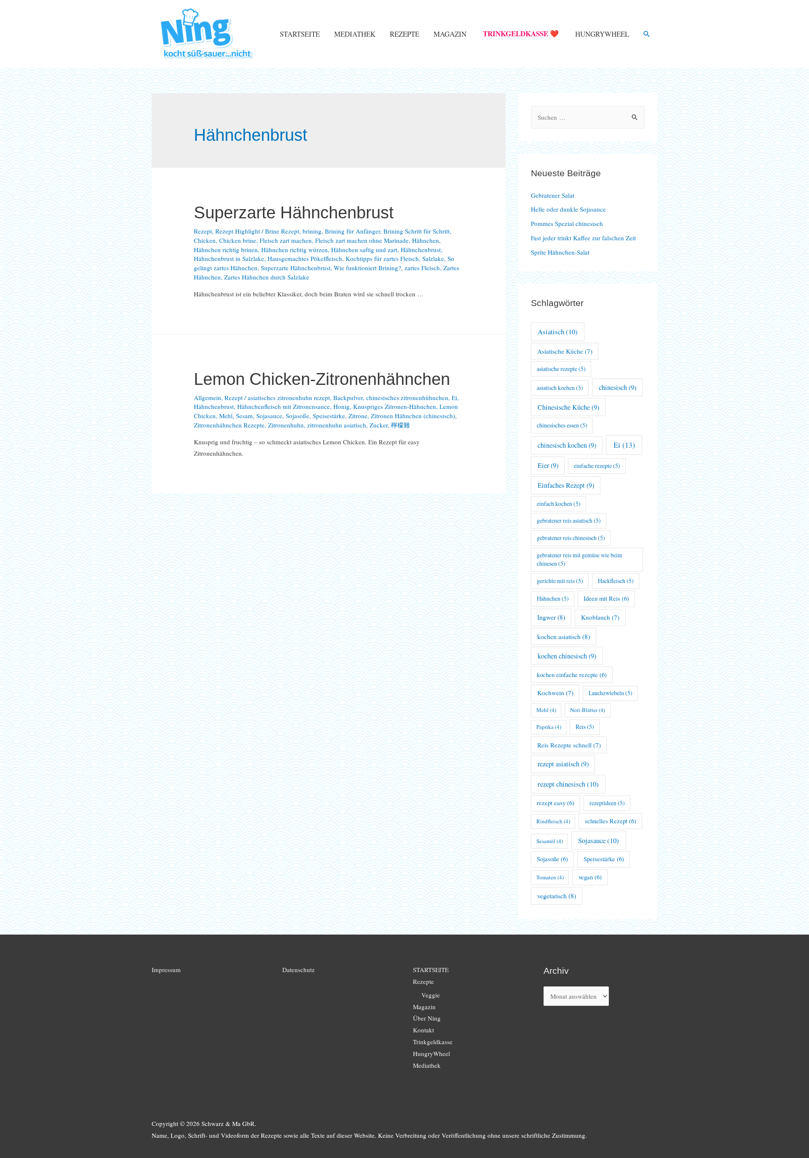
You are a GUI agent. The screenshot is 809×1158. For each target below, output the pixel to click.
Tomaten (550, 877)
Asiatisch (558, 331)
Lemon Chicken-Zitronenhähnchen (322, 379)
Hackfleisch (616, 581)
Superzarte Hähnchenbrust (294, 212)
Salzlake (433, 258)
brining (312, 231)
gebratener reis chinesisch (571, 538)
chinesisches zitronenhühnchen (407, 397)
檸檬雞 (400, 425)
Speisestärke (329, 415)
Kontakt (423, 1030)
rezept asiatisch (563, 763)
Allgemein (207, 397)
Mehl (226, 415)
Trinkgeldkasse (433, 1041)
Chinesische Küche (568, 407)
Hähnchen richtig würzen (294, 249)
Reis (585, 727)
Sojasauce (269, 415)
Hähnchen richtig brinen (226, 249)
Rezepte (404, 34)
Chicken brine (237, 240)
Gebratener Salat (552, 195)
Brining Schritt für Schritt (416, 231)
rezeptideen (607, 803)
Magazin (450, 34)
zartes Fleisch (422, 267)
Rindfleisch (553, 821)
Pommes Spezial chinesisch (567, 223)
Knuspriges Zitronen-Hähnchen (394, 406)
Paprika (548, 727)
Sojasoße (297, 415)
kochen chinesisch (567, 656)
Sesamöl (549, 841)
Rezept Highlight (237, 231)
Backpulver (348, 397)
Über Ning (427, 1018)
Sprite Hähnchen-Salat (560, 252)
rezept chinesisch (568, 784)
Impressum (166, 969)
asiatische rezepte (561, 369)
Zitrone (357, 415)
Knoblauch (600, 617)
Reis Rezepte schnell (569, 745)
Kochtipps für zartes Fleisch (382, 258)
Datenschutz (298, 969)
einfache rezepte (597, 466)
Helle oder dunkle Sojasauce (568, 209)
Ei (454, 397)
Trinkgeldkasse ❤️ (521, 33)
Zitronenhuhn (286, 425)
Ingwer (551, 617)
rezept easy (555, 803)
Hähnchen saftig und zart (364, 249)
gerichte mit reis (560, 581)
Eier (548, 465)
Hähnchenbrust (421, 249)
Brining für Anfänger (352, 231)
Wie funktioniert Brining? (367, 267)
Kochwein (555, 692)
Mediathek (354, 34)
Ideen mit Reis (606, 598)
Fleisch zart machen (286, 240)
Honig (341, 406)
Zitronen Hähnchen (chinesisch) (413, 415)
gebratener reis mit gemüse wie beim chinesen (579, 559)
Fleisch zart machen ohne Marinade (362, 240)
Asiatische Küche (564, 351)
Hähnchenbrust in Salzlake (229, 258)
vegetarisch (556, 895)
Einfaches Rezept (566, 485)
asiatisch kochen (560, 388)
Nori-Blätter (587, 710)
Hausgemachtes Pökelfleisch (305, 258)
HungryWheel (602, 34)
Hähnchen (425, 240)
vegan (590, 877)
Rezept (203, 231)
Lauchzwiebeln (610, 693)
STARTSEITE (300, 34)
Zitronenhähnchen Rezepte (229, 425)
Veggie (430, 995)
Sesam (244, 415)
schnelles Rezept (610, 821)
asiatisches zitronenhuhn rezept (289, 397)
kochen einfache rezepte (572, 675)
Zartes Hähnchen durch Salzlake (266, 277)
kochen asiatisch (563, 636)
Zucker (379, 425)
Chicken (205, 240)
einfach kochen (559, 504)
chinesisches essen (562, 425)
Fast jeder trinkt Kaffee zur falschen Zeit (583, 238)
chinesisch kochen (567, 445)
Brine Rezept (282, 231)
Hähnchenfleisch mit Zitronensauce (283, 406)
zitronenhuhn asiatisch (336, 425)
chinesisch (617, 387)
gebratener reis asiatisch (569, 520)
